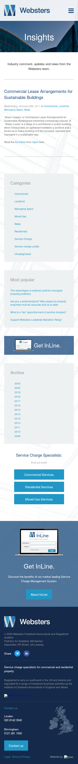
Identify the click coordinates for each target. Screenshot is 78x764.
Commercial (50, 106)
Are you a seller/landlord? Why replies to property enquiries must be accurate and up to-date (38, 303)
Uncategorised (23, 254)
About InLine (39, 594)
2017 (17, 401)
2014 (17, 414)
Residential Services (39, 487)
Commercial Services (39, 474)
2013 (17, 418)
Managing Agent (13, 109)
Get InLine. (39, 565)
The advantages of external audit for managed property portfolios (36, 292)
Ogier (35, 142)
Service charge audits (27, 246)
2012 (17, 422)
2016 (17, 405)
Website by (56, 756)
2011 (17, 427)
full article (20, 142)
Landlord (64, 106)
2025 (17, 383)
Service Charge (23, 239)
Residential (21, 231)
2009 (17, 436)
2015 (17, 409)
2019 (17, 392)
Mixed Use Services (39, 499)
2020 (17, 387)
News (27, 109)
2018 (17, 396)
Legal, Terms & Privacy (17, 756)
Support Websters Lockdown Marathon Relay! (36, 319)
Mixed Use (20, 216)
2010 (17, 431)
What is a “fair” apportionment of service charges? (38, 312)
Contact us (16, 745)
